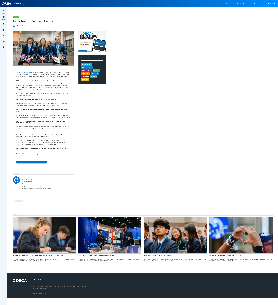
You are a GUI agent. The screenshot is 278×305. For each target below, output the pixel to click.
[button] (19, 3)
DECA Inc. (25, 178)
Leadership (253, 3)
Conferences (246, 3)
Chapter (228, 3)
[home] (6, 4)
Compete (239, 3)
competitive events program (29, 72)
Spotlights (260, 3)
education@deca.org (27, 181)
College (233, 3)
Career (222, 3)
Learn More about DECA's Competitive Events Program (31, 162)
